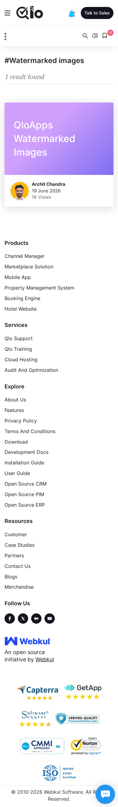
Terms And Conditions (30, 431)
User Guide (17, 473)
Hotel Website (21, 309)
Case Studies (19, 545)
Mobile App (18, 277)
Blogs (11, 577)
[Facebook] (10, 618)
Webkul (44, 659)
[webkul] (27, 641)
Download (16, 442)
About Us (15, 400)
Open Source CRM (26, 484)
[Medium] (36, 618)
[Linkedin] (49, 618)
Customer (16, 534)
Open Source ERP (25, 505)
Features (14, 410)
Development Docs (26, 452)
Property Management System (39, 288)
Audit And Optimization (31, 370)
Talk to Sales (97, 12)
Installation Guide (24, 463)
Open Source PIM (24, 494)
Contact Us (18, 566)
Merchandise (19, 587)
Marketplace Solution (29, 267)
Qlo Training (18, 349)
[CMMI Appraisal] (41, 746)
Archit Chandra (48, 184)
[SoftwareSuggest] (35, 719)
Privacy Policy (21, 421)
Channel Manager (24, 256)
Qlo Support (19, 338)
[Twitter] (23, 618)
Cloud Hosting (21, 359)
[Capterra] (37, 692)
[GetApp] (82, 692)
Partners (14, 555)
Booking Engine (22, 298)
